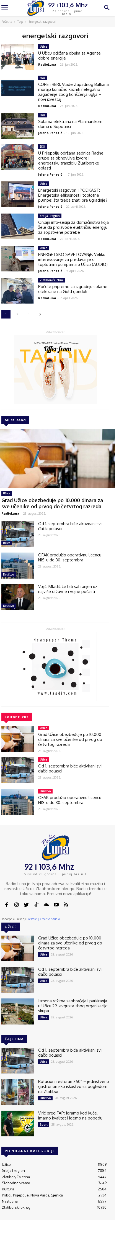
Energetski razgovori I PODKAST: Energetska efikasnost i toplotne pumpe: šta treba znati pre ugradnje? (72, 195)
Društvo (8, 574)
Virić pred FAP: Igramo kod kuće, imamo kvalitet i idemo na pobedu (70, 1115)
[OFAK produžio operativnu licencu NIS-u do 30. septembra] (17, 566)
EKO (42, 78)
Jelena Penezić (50, 133)
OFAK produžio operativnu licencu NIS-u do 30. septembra (69, 557)
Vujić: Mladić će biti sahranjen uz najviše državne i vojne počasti (67, 589)
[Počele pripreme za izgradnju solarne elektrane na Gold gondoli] (17, 291)
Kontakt (38, 1237)
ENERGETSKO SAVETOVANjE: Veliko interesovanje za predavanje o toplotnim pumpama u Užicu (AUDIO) (73, 259)
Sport (44, 1124)
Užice (6, 493)
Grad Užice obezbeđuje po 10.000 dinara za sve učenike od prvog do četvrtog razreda (52, 503)
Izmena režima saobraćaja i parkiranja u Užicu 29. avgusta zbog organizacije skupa (73, 1005)
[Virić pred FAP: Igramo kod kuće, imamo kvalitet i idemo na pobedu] (17, 1124)
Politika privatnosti (81, 1239)
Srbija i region (50, 216)
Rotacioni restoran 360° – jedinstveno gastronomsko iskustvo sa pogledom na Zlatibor (73, 1086)
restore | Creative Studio (44, 919)
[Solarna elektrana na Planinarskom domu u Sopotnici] (17, 126)
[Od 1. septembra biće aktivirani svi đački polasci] (17, 534)
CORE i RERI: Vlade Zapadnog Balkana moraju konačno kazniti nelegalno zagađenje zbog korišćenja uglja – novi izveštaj (73, 92)
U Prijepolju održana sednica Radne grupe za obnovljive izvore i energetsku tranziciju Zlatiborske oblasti (71, 160)
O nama (23, 1239)
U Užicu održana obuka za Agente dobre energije (69, 55)
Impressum (58, 1237)
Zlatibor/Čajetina (52, 280)
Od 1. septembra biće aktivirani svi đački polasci (70, 526)
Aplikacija (101, 1237)
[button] (106, 8)
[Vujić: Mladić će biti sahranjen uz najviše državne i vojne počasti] (17, 597)
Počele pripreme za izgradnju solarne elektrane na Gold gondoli (72, 289)
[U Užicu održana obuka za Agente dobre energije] (17, 57)
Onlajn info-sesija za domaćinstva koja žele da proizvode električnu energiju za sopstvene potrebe (73, 227)
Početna (6, 22)
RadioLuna (10, 513)
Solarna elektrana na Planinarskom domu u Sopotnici (70, 124)
